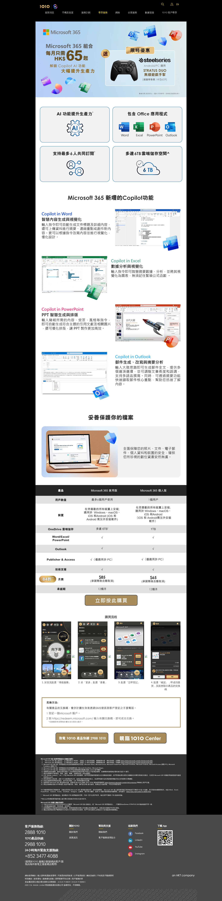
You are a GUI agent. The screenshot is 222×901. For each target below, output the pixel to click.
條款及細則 (91, 875)
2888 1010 (35, 832)
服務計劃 (85, 12)
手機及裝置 (67, 12)
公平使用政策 (79, 875)
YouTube (138, 846)
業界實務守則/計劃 (62, 879)
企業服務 (132, 12)
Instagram (140, 853)
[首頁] (48, 6)
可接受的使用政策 (65, 875)
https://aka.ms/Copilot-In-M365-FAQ (138, 791)
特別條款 (28, 879)
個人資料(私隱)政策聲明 (46, 875)
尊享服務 (103, 12)
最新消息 (49, 12)
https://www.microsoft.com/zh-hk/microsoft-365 (137, 761)
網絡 (117, 12)
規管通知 (37, 879)
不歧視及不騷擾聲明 (105, 875)
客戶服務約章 (77, 879)
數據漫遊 (149, 12)
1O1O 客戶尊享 (169, 12)
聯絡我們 (103, 831)
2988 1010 (35, 844)
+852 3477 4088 (41, 856)
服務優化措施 (48, 879)
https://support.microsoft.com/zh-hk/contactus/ (121, 782)
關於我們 (73, 831)
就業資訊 (73, 837)
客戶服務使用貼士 (107, 837)
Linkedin (138, 839)
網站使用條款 (31, 875)
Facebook (139, 833)
